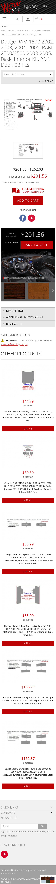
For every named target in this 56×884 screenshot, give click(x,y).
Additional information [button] (24, 317)
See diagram (36, 278)
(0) (41, 19)
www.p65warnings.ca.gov (14, 344)
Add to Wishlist (28, 210)
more (28, 428)
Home (4, 26)
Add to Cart (28, 200)
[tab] (28, 311)
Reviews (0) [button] (14, 324)
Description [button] (15, 311)
